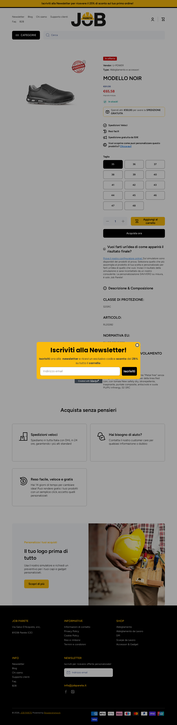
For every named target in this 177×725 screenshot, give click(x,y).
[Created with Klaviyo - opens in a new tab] (88, 381)
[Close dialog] (137, 345)
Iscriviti (129, 371)
